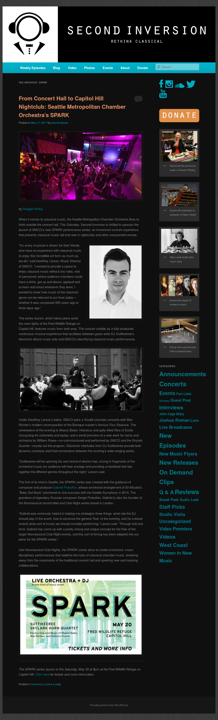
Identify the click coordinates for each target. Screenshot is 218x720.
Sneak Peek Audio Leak (179, 499)
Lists (195, 420)
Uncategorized (175, 521)
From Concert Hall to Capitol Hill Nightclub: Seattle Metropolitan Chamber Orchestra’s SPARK (72, 106)
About (125, 67)
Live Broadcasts (175, 427)
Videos (167, 536)
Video (72, 67)
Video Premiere (175, 528)
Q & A (166, 492)
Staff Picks (172, 506)
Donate (142, 67)
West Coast (173, 545)
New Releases (178, 462)
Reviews (187, 491)
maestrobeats (59, 123)
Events (108, 67)
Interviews (171, 407)
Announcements (182, 373)
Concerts (36, 684)
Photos (89, 67)
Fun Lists (183, 393)
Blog (56, 67)
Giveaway (164, 400)
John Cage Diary (171, 413)
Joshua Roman (174, 420)
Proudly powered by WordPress (109, 705)
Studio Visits (172, 514)
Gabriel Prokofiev (65, 487)
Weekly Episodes (32, 67)
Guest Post (181, 400)
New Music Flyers (178, 453)
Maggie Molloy (33, 208)
